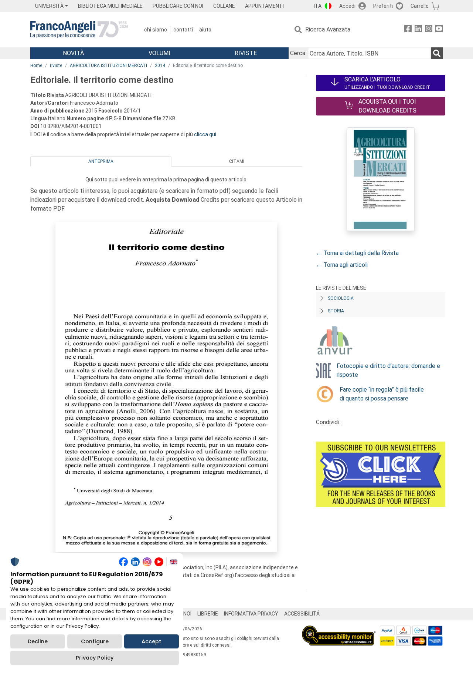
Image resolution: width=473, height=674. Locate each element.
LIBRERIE (207, 614)
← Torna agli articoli (342, 264)
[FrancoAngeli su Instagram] (428, 30)
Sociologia (341, 298)
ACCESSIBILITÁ (302, 614)
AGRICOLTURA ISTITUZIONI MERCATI (108, 65)
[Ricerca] (437, 53)
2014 (160, 65)
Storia (336, 310)
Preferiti (383, 6)
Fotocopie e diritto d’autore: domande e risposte (388, 370)
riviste (56, 65)
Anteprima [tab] (100, 161)
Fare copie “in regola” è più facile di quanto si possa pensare (382, 394)
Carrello (420, 6)
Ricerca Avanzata (327, 29)
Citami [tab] (236, 161)
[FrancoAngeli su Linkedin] (418, 30)
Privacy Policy (94, 657)
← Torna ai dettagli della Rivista (357, 252)
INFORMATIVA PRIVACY (251, 614)
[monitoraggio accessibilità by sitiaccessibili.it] (339, 629)
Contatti (183, 30)
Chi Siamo (155, 30)
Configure (95, 641)
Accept (151, 641)
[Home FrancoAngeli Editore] (79, 30)
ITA (317, 6)
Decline (38, 641)
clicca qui (205, 134)
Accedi (347, 6)
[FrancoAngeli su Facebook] (408, 30)
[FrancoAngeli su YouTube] (439, 30)
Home (36, 65)
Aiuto (205, 30)
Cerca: (298, 53)
